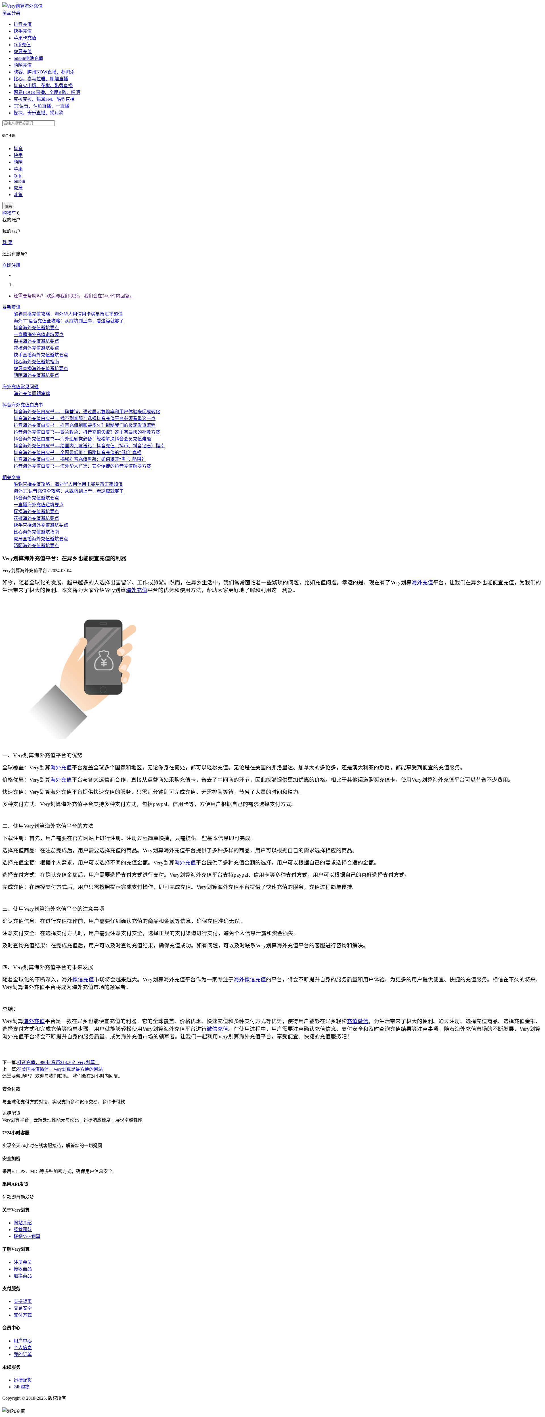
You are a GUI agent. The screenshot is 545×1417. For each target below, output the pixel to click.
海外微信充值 (250, 980)
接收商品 (23, 1269)
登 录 (7, 242)
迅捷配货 (23, 1380)
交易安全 (23, 1308)
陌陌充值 (23, 65)
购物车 (9, 213)
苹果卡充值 (25, 37)
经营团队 (23, 1229)
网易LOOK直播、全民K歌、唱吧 (47, 92)
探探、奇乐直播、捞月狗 (39, 112)
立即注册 (11, 265)
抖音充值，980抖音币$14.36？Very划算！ (58, 1062)
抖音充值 (23, 24)
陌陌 (18, 162)
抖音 (18, 148)
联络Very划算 (27, 1236)
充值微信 (357, 1021)
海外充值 (422, 582)
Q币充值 (22, 44)
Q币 (18, 175)
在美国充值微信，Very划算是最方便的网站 (60, 1069)
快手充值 (23, 31)
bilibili (19, 181)
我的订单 (23, 1354)
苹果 (18, 169)
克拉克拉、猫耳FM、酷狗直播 (44, 99)
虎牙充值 (23, 51)
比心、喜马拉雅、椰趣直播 (41, 78)
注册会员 (23, 1262)
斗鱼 (18, 194)
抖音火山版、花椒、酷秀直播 (43, 85)
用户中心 (23, 1340)
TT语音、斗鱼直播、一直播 (41, 106)
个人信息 (23, 1347)
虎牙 (18, 187)
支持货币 (23, 1301)
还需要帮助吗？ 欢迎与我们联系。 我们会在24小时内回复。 (74, 295)
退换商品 (23, 1275)
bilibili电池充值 (28, 58)
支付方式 (23, 1315)
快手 (18, 155)
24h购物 (22, 1386)
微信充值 (83, 980)
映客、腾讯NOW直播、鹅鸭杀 (44, 72)
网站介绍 (23, 1222)
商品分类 (11, 13)
